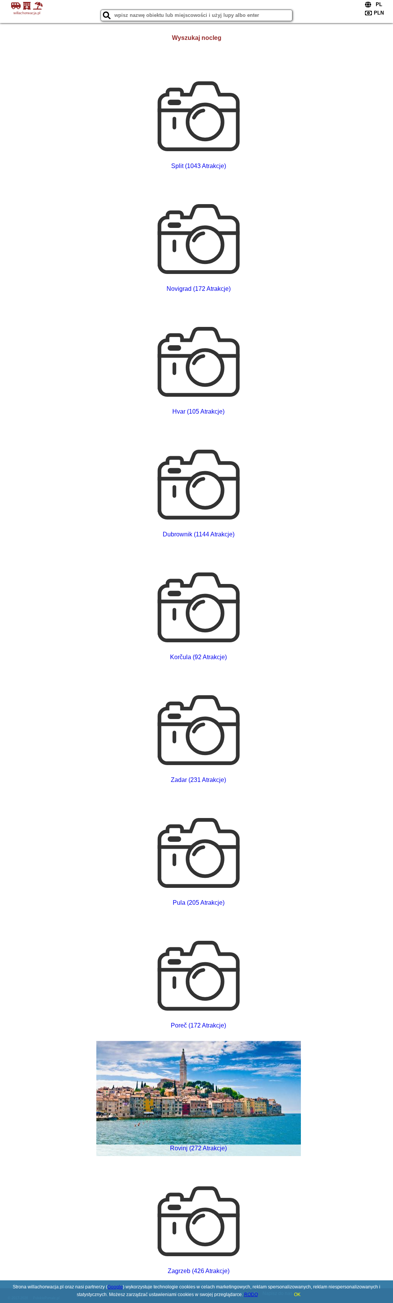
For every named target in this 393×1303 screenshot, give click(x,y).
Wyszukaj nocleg (196, 38)
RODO (251, 1294)
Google (115, 1287)
